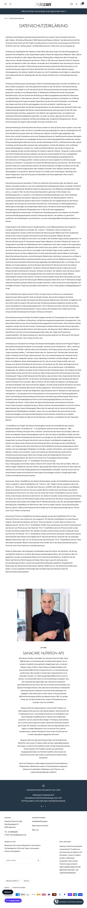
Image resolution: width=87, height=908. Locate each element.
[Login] (76, 4)
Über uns (35, 830)
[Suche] (10, 4)
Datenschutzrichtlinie (40, 826)
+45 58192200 (13, 832)
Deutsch (26, 881)
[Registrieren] (38, 860)
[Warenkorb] (81, 4)
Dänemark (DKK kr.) (12, 881)
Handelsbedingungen (40, 821)
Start (6, 18)
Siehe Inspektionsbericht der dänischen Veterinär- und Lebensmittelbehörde (70, 870)
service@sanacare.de (18, 835)
